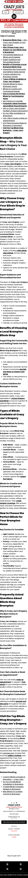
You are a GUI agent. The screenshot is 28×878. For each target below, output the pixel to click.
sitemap (14, 826)
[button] (14, 16)
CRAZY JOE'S (14, 7)
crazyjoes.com (8, 753)
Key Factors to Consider (13, 101)
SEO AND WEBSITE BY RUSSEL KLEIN (14, 875)
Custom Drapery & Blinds (14, 10)
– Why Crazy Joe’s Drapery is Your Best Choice (15, 42)
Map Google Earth (14, 856)
